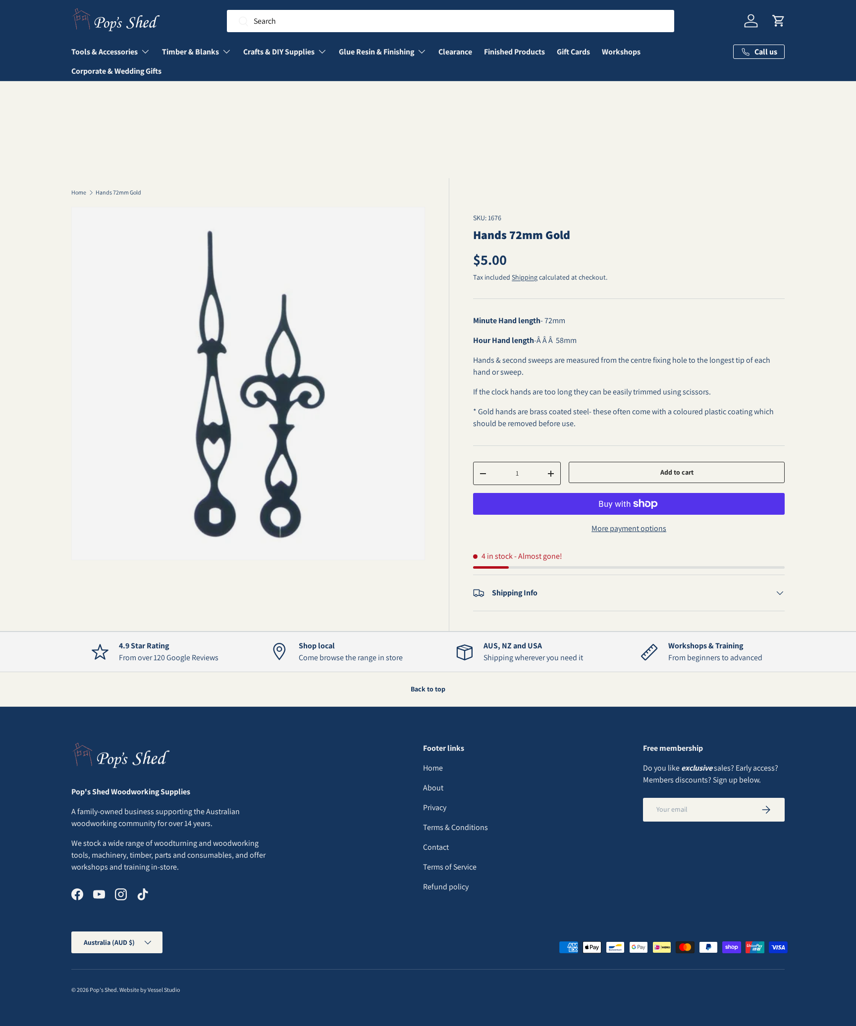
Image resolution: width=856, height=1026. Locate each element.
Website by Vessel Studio (149, 989)
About (433, 787)
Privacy (434, 807)
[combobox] (450, 21)
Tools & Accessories (104, 52)
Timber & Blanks (190, 52)
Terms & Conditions (455, 827)
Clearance (455, 52)
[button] (779, 21)
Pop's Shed (103, 989)
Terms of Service (450, 867)
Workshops (621, 52)
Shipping (524, 277)
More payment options (628, 528)
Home (78, 192)
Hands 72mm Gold (118, 192)
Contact (436, 847)
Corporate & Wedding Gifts (116, 71)
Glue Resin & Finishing (376, 52)
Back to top (428, 688)
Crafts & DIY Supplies (279, 52)
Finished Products (514, 52)
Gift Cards (573, 52)
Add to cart (677, 472)
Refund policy (446, 886)
